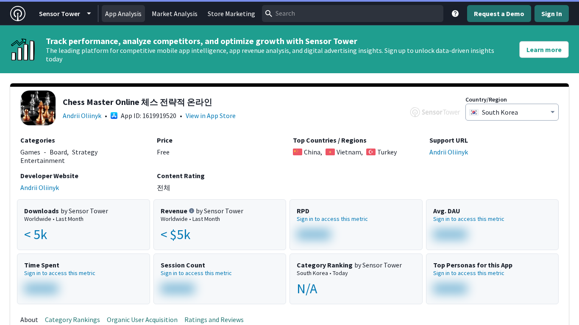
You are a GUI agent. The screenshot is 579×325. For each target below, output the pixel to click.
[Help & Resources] (455, 13)
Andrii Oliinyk (82, 115)
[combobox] (352, 13)
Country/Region (486, 99)
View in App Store (211, 115)
